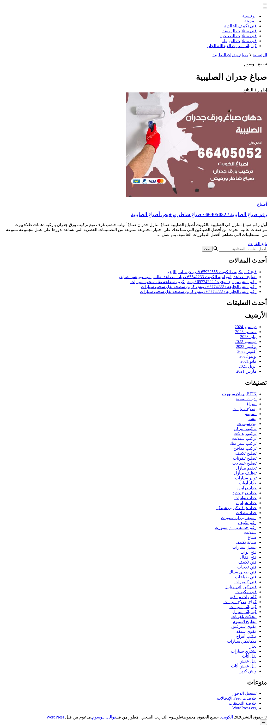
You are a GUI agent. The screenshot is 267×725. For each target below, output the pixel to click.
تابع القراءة (257, 243)
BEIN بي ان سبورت (239, 394)
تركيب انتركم (245, 428)
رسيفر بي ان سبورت (239, 517)
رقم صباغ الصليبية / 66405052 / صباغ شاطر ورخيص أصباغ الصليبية (199, 214)
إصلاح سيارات (245, 409)
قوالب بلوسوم (104, 717)
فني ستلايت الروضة (239, 31)
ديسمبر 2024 (246, 326)
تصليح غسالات (244, 463)
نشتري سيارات (244, 651)
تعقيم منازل (246, 468)
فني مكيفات (246, 592)
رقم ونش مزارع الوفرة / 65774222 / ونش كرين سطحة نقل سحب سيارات (193, 281)
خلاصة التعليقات (243, 703)
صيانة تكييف (246, 542)
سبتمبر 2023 (246, 331)
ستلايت (250, 532)
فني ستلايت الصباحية (238, 36)
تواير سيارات (246, 478)
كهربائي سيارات (243, 606)
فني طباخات (246, 577)
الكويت (227, 717)
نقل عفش (248, 661)
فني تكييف (247, 562)
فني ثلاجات (247, 567)
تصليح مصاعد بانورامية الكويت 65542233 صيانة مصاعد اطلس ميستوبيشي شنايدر (187, 276)
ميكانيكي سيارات (242, 641)
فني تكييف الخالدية (240, 26)
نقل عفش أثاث (244, 666)
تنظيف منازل (245, 473)
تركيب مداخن (245, 448)
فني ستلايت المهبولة (239, 41)
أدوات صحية (246, 399)
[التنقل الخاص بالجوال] (265, 3)
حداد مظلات (246, 512)
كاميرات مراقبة (243, 597)
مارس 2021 (246, 371)
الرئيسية (249, 16)
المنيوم (251, 413)
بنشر (252, 418)
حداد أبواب (248, 483)
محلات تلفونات (244, 616)
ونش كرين (248, 671)
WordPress (55, 717)
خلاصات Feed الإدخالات (237, 698)
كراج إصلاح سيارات (240, 601)
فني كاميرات (245, 582)
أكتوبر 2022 (247, 351)
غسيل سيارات (244, 547)
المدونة (250, 21)
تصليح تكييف (246, 453)
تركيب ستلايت (244, 438)
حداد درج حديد (245, 493)
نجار (253, 646)
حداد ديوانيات (245, 498)
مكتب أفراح (246, 636)
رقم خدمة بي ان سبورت (236, 527)
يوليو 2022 (248, 356)
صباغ (252, 537)
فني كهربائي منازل (240, 587)
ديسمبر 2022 (246, 341)
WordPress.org (244, 708)
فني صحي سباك (243, 572)
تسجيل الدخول (244, 693)
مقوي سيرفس (244, 626)
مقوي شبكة (246, 631)
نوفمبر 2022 (246, 346)
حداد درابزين (246, 488)
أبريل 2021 (248, 366)
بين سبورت (247, 423)
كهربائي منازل (244, 611)
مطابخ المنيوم (245, 621)
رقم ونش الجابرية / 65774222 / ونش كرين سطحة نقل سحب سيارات (198, 291)
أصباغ (262, 204)
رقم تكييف (247, 522)
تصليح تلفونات (245, 458)
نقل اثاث (249, 656)
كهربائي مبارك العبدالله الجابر (232, 45)
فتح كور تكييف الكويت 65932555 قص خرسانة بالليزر (212, 272)
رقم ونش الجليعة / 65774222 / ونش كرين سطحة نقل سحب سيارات (199, 286)
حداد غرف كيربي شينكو (236, 507)
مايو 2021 (248, 361)
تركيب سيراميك (243, 443)
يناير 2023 (248, 336)
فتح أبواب (248, 552)
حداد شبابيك (246, 503)
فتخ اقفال (248, 557)
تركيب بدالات (245, 433)
